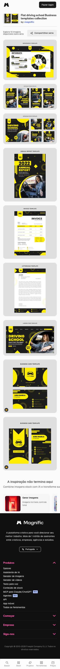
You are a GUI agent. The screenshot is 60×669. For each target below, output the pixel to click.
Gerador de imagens (13, 576)
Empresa (8, 624)
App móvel (8, 603)
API (5, 599)
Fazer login (48, 4)
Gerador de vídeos (12, 580)
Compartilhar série (44, 33)
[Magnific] (6, 4)
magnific (29, 21)
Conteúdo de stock (13, 587)
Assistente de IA (11, 572)
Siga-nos (8, 634)
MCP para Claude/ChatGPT (20, 591)
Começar (8, 615)
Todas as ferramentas (14, 607)
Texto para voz (10, 584)
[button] (30, 549)
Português (30, 549)
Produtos (8, 562)
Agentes (10, 595)
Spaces (7, 568)
